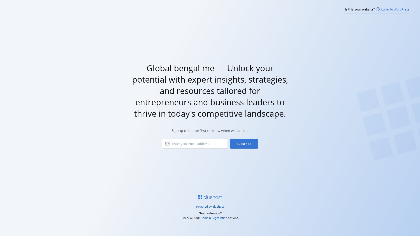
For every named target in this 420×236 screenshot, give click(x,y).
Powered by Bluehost (210, 206)
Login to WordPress (395, 9)
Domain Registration (214, 218)
